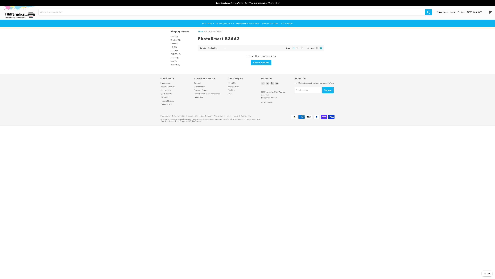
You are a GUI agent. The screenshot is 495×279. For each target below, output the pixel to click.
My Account (165, 83)
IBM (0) (174, 61)
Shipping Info (165, 90)
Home (200, 31)
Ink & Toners (207, 23)
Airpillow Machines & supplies (247, 23)
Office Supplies (287, 23)
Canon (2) (175, 43)
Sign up (328, 90)
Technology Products (224, 23)
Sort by (203, 48)
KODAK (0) (175, 65)
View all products (261, 62)
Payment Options (201, 90)
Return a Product (167, 87)
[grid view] (317, 48)
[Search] (428, 12)
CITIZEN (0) (176, 54)
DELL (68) (174, 50)
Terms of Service (167, 101)
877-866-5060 (475, 12)
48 (301, 48)
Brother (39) (176, 40)
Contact (461, 12)
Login (452, 12)
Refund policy (166, 104)
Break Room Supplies (270, 23)
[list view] (321, 48)
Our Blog (231, 90)
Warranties (164, 97)
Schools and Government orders (207, 94)
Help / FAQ (198, 97)
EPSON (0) (175, 58)
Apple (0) (174, 36)
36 (297, 48)
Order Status (442, 12)
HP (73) (174, 47)
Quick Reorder (166, 94)
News (230, 94)
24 (293, 48)
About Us (232, 83)
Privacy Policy (233, 87)
